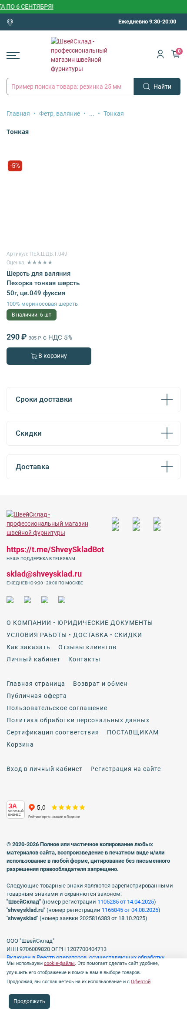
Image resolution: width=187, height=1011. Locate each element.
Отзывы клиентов (87, 647)
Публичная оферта (37, 695)
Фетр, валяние (59, 113)
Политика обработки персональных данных (78, 720)
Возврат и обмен (100, 683)
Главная (18, 113)
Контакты (84, 659)
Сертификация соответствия (53, 732)
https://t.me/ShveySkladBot (55, 549)
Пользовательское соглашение (57, 707)
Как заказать (28, 647)
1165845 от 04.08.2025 (130, 910)
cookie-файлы (59, 963)
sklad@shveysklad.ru (44, 573)
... (91, 113)
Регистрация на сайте (125, 768)
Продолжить (29, 1001)
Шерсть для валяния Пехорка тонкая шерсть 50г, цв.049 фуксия (43, 283)
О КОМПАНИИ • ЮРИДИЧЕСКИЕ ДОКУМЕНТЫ (80, 622)
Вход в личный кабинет (45, 768)
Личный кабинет (33, 659)
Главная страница (36, 683)
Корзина (20, 744)
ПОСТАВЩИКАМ (133, 732)
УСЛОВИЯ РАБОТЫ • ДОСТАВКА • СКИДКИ (74, 634)
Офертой (140, 981)
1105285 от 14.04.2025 (125, 901)
